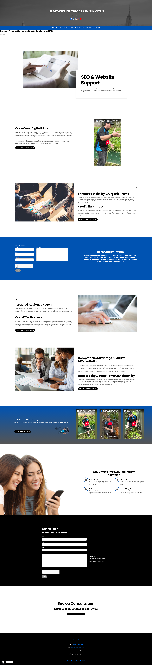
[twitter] (76, 19)
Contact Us (89, 27)
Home (53, 27)
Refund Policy (82, 660)
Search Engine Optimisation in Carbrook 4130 (26, 31)
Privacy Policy (76, 660)
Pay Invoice (78, 27)
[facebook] (71, 19)
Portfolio (65, 27)
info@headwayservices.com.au (99, 558)
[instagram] (78, 19)
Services (58, 27)
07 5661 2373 (95, 560)
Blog (83, 27)
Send (18, 270)
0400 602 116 (102, 560)
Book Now (97, 27)
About (71, 27)
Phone (17, 257)
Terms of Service (70, 660)
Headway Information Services (75, 659)
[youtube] (81, 19)
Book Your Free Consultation (25, 147)
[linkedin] (74, 19)
